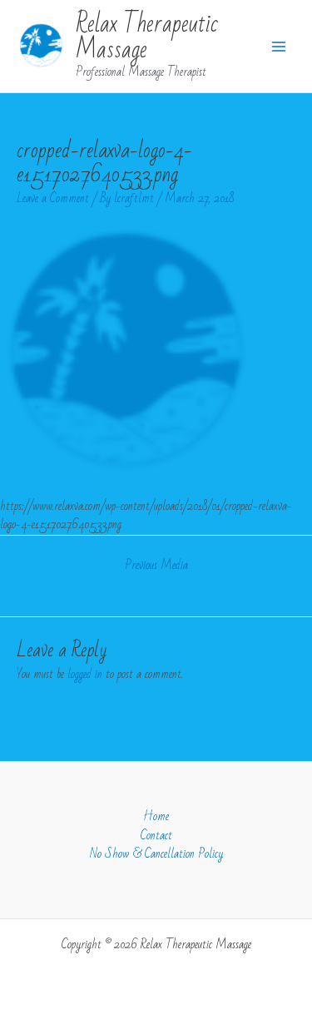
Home (156, 817)
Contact (156, 836)
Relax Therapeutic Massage (147, 37)
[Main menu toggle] (279, 46)
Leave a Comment (53, 198)
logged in (84, 674)
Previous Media (156, 565)
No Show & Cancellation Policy (156, 854)
